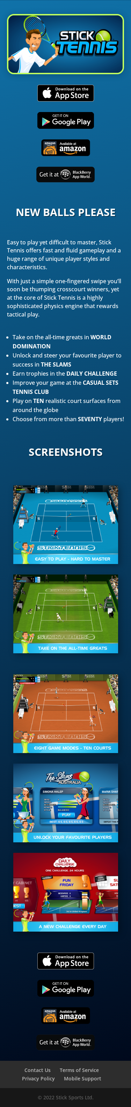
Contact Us (37, 1070)
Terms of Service (79, 1070)
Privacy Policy (38, 1078)
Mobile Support (82, 1078)
